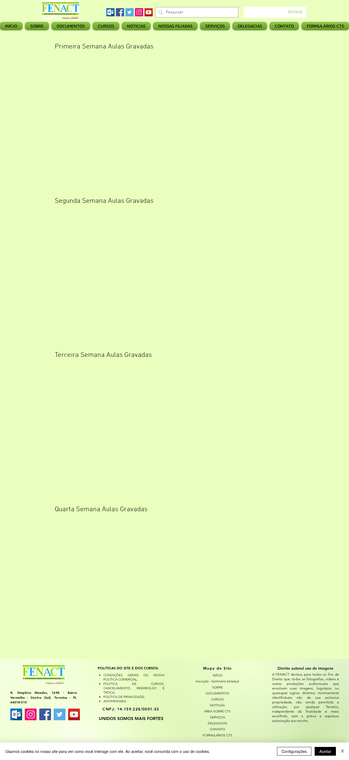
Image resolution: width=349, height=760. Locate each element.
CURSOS (217, 699)
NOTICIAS (217, 705)
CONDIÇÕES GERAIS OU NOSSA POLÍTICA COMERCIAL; (133, 677)
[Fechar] (342, 751)
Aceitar (325, 751)
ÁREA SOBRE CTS (217, 711)
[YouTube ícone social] (74, 714)
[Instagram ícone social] (31, 714)
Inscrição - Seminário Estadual (217, 681)
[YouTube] (149, 12)
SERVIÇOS (217, 717)
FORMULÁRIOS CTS (217, 735)
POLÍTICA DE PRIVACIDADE (123, 697)
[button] (175, 26)
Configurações (294, 751)
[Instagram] (139, 12)
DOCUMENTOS (217, 693)
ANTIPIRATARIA (114, 701)
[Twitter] (129, 12)
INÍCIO (217, 675)
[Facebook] (120, 12)
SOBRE (217, 687)
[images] (110, 12)
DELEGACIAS (217, 723)
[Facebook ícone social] (45, 714)
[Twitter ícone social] (59, 714)
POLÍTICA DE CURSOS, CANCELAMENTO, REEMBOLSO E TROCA (133, 688)
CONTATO (217, 729)
